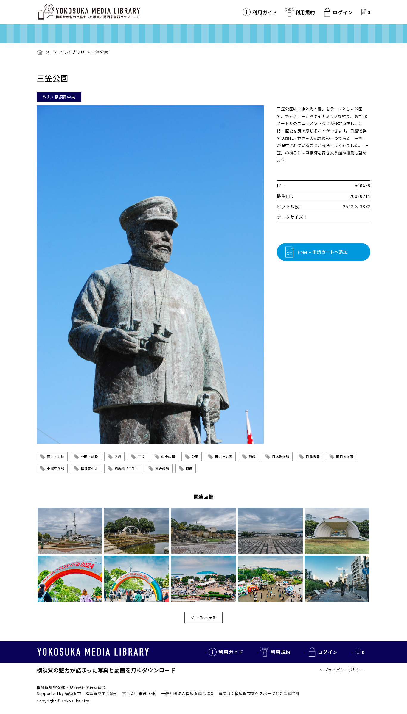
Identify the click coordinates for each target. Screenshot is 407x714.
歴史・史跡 (55, 456)
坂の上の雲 (223, 456)
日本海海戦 (281, 456)
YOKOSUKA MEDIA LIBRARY (93, 652)
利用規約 (305, 12)
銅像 (189, 468)
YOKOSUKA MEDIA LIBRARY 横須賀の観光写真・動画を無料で (89, 12)
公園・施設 (89, 456)
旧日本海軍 (345, 456)
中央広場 (168, 456)
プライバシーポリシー (344, 670)
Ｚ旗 (117, 456)
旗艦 (252, 456)
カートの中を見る (363, 12)
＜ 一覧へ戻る (203, 617)
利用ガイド (264, 12)
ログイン (343, 12)
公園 (195, 456)
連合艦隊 (162, 468)
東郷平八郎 (55, 468)
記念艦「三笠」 (126, 468)
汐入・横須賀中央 (59, 97)
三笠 (141, 456)
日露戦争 (313, 456)
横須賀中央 (89, 468)
